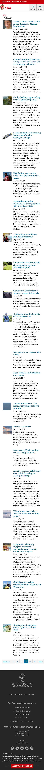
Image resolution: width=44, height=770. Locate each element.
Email (22, 740)
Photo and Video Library (22, 711)
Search (33, 9)
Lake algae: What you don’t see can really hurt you (26, 451)
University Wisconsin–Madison (14, 2)
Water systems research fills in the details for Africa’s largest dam (26, 23)
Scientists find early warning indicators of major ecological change (27, 135)
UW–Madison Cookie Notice (30, 761)
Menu (40, 9)
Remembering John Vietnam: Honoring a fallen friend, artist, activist (26, 203)
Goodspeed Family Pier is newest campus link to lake (26, 292)
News (7, 7)
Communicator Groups (22, 708)
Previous (6, 661)
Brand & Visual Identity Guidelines (22, 721)
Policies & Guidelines (22, 718)
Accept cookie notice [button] (22, 766)
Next (40, 661)
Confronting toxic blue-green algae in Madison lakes (25, 627)
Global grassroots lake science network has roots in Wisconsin (27, 584)
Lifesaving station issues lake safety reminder (25, 235)
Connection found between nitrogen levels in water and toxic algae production (26, 61)
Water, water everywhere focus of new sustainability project (26, 513)
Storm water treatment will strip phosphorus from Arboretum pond (26, 265)
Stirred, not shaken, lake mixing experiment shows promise (26, 406)
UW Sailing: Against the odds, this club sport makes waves (26, 175)
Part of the (22, 695)
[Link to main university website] (22, 680)
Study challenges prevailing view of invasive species (26, 98)
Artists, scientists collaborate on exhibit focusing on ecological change (27, 473)
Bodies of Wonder (22, 427)
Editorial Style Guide (22, 714)
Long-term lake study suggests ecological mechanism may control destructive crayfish (25, 548)
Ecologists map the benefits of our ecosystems (26, 315)
